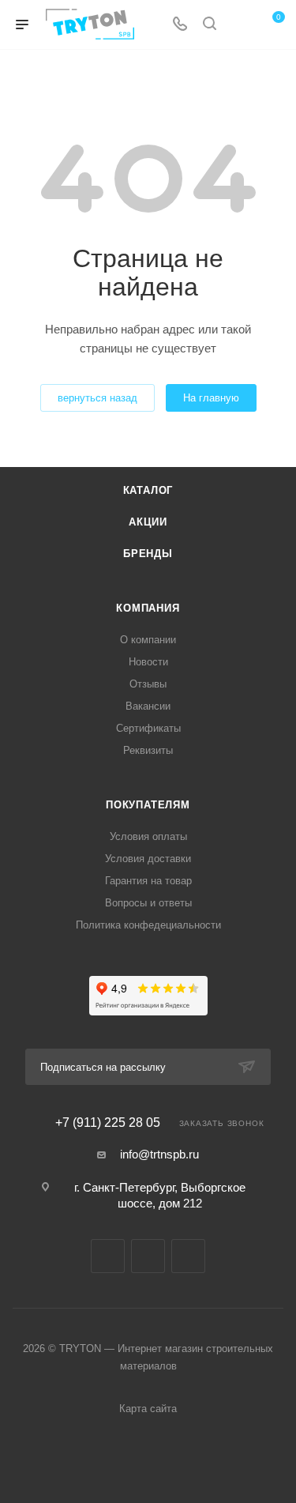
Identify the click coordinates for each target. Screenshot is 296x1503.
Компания (147, 608)
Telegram (148, 1256)
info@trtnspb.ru (159, 1154)
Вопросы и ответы (148, 903)
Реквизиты (148, 750)
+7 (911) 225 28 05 (107, 1123)
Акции (148, 522)
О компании (148, 640)
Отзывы (148, 684)
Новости (148, 662)
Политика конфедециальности (148, 925)
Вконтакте (108, 1256)
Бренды (148, 553)
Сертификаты (148, 728)
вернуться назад (97, 398)
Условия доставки (148, 859)
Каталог (148, 490)
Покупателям (148, 805)
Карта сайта (148, 1408)
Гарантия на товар (148, 881)
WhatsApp (188, 1256)
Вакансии (148, 706)
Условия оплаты (148, 836)
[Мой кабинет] (239, 25)
